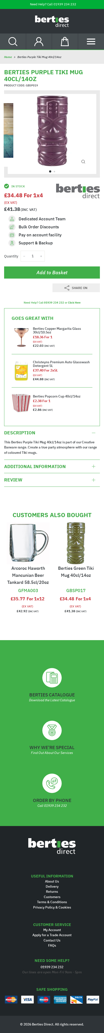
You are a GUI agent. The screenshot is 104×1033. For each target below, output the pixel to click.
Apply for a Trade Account (52, 935)
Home (8, 57)
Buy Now (28, 582)
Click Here (74, 302)
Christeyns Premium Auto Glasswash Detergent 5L (61, 364)
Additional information (35, 466)
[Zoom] (83, 162)
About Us (52, 881)
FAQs (52, 945)
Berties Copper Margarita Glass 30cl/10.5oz (57, 330)
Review (13, 480)
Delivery (52, 886)
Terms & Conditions (52, 902)
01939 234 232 (64, 4)
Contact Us (52, 940)
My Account (52, 930)
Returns (52, 891)
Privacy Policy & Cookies (52, 907)
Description (19, 433)
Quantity (11, 256)
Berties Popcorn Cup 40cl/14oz (57, 396)
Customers (52, 897)
